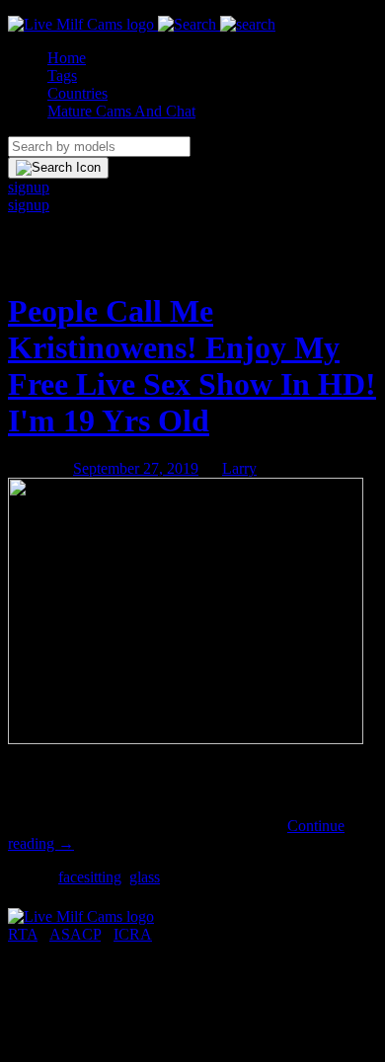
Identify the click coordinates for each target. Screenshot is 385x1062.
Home (66, 57)
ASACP (75, 934)
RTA (23, 934)
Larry (239, 468)
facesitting (89, 877)
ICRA (133, 934)
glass (144, 877)
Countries (77, 93)
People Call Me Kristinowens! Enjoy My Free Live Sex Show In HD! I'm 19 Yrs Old (192, 365)
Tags (62, 75)
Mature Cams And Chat (121, 111)
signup (28, 187)
